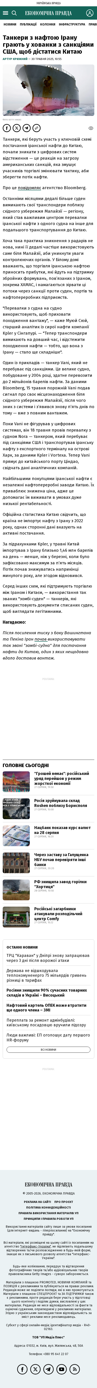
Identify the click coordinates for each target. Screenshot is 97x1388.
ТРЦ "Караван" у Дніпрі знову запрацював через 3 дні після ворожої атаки (48, 958)
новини (10, 24)
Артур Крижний (15, 59)
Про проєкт (63, 1202)
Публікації (28, 24)
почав (41, 639)
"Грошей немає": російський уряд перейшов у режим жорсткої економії (61, 778)
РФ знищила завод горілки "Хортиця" (60, 884)
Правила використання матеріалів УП (48, 1213)
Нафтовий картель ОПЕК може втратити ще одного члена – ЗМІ (46, 1008)
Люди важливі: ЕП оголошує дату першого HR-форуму (48, 1038)
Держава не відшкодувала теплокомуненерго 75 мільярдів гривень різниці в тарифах (46, 975)
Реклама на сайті (37, 1202)
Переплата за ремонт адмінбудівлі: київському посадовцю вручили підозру (46, 1023)
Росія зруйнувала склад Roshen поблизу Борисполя (60, 803)
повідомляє (29, 187)
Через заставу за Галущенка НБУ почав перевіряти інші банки (61, 859)
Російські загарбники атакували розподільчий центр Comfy (58, 913)
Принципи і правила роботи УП (49, 1218)
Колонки (47, 24)
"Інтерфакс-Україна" (35, 1246)
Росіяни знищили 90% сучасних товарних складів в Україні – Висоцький (47, 993)
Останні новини (22, 947)
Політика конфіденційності (48, 1207)
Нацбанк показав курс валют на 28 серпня (62, 830)
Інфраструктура (72, 24)
